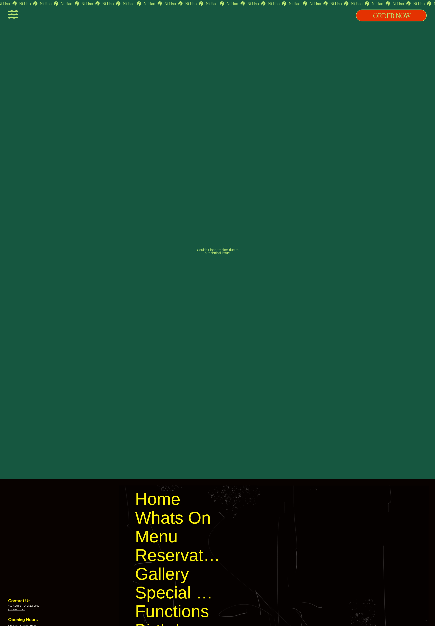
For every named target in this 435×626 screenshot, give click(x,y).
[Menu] (13, 14)
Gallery (162, 573)
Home (157, 499)
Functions (172, 611)
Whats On (173, 517)
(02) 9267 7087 (16, 609)
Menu (156, 536)
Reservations (179, 555)
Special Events (179, 592)
